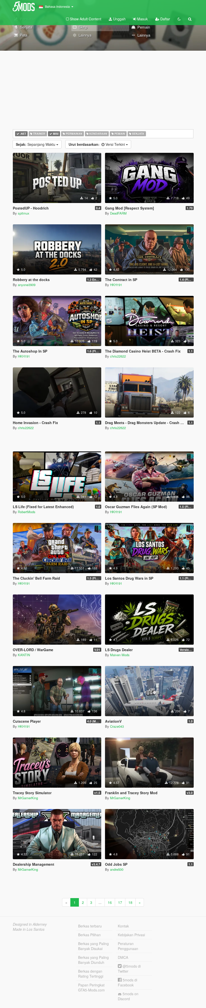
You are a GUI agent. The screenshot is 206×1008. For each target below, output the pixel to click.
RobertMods (26, 511)
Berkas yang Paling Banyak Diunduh (93, 960)
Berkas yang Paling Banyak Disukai (93, 946)
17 (120, 902)
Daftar (164, 18)
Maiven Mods (120, 654)
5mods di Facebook (127, 982)
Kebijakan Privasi (131, 934)
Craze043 (117, 726)
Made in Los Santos (28, 929)
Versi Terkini (97, 144)
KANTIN (24, 654)
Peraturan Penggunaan (128, 946)
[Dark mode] (179, 19)
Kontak (123, 925)
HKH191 (116, 284)
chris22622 (118, 356)
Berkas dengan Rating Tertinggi (90, 974)
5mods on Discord (128, 996)
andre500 (116, 869)
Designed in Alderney (30, 924)
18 (130, 902)
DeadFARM (118, 213)
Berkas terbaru (90, 925)
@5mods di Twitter (129, 969)
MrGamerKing (28, 797)
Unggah (119, 18)
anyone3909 (26, 284)
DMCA (123, 957)
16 (110, 902)
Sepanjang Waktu (36, 144)
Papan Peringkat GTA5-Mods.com (91, 987)
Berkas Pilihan (89, 934)
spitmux (23, 213)
